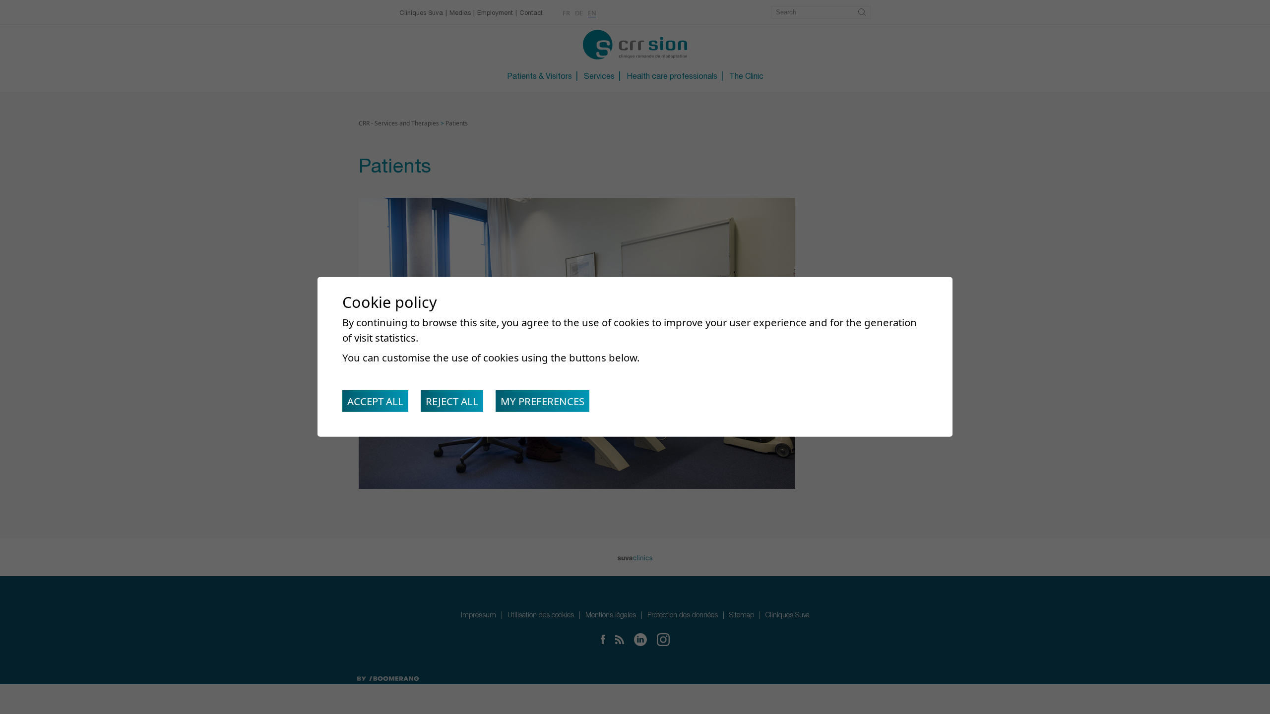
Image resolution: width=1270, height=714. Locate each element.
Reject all (452, 401)
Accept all (375, 401)
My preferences (542, 401)
